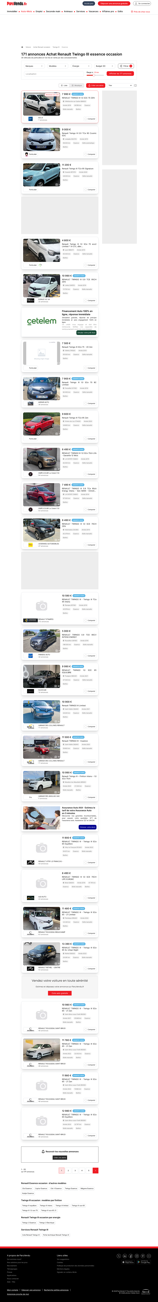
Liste (65, 85)
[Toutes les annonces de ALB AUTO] (30, 898)
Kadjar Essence (28, 1193)
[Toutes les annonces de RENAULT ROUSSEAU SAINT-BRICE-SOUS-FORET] (30, 1029)
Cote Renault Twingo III (31, 1235)
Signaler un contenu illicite (67, 1272)
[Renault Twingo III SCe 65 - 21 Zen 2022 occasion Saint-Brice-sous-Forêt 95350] (41, 1085)
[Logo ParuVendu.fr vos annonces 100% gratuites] (17, 6)
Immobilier (12, 11)
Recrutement (12, 1266)
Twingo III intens (46, 1205)
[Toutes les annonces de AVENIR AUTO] (30, 403)
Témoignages (12, 1269)
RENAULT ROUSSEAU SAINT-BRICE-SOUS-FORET (52, 1028)
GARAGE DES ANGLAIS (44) (49, 796)
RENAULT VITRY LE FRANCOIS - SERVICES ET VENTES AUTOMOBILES (52, 861)
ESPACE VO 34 (44, 299)
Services (80, 11)
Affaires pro (108, 11)
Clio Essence (27, 1188)
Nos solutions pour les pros (17, 1262)
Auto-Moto (26, 11)
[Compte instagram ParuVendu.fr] (137, 1256)
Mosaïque (78, 85)
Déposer (114, 3)
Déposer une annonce (31, 1290)
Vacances (93, 11)
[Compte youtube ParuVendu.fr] (149, 1256)
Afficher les (120, 73)
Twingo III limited (62, 1205)
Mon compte (12, 1290)
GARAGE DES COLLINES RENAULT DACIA (51, 725)
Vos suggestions (63, 1259)
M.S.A (40, 118)
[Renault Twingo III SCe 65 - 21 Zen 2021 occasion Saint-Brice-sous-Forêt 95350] (41, 1014)
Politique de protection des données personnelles (75, 1266)
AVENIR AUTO (43, 402)
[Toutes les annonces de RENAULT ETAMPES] (30, 620)
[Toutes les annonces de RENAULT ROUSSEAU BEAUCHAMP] (30, 933)
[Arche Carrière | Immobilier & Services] (146, 1292)
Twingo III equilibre (29, 1205)
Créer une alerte (97, 85)
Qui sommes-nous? (14, 1259)
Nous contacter (13, 1279)
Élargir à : (93, 72)
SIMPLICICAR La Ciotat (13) (48, 473)
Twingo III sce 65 (78, 1205)
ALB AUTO (42, 897)
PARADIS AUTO (44, 655)
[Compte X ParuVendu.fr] (119, 1256)
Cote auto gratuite (60, 993)
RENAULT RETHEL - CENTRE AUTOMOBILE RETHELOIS (49, 967)
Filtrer (127, 66)
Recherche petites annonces (56, 1290)
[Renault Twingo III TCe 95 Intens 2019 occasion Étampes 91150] (41, 605)
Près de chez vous (142, 12)
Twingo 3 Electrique (46, 1223)
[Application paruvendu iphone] (128, 1262)
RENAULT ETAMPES (45, 619)
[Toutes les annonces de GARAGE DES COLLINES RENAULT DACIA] (30, 726)
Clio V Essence (56, 1188)
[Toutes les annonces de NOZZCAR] (30, 691)
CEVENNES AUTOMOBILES (48, 544)
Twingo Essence (71, 1188)
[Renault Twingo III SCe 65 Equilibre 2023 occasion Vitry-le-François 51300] (41, 847)
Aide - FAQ (11, 1282)
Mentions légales (63, 1269)
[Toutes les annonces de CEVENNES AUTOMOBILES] (30, 545)
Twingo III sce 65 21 (48, 1210)
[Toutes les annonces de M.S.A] (30, 119)
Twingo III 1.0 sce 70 (30, 1210)
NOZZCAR (42, 690)
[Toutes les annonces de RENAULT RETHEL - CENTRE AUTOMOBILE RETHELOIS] (30, 968)
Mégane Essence (87, 1188)
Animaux (68, 11)
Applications (11, 1275)
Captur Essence (41, 1188)
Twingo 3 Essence (29, 1223)
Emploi (39, 11)
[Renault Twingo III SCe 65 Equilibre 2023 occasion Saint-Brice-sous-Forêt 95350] (41, 1120)
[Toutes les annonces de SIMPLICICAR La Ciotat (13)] (30, 474)
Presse (9, 1272)
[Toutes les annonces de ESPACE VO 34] (30, 300)
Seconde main (53, 11)
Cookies (60, 1262)
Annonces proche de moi (18, 1294)
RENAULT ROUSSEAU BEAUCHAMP (51, 932)
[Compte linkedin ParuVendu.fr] (125, 1256)
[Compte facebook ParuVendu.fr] (131, 1256)
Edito (120, 11)
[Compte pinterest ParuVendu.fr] (143, 1256)
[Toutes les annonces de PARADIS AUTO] (30, 655)
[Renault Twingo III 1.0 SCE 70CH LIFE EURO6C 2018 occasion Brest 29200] (41, 883)
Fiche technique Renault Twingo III (56, 1235)
